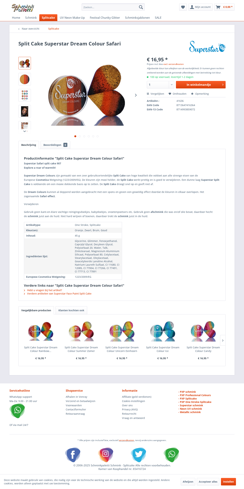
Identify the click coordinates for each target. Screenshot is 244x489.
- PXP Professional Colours (194, 395)
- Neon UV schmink (190, 408)
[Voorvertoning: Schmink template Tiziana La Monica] (24, 127)
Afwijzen (188, 481)
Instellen (228, 481)
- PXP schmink (187, 391)
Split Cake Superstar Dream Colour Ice (162, 349)
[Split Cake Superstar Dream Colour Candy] (203, 331)
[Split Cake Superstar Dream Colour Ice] (162, 331)
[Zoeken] (141, 7)
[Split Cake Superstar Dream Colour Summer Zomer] (81, 331)
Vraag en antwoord (133, 418)
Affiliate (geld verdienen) (136, 396)
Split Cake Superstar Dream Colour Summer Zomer (81, 349)
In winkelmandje (199, 85)
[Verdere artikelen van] (207, 47)
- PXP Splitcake (187, 398)
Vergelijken (157, 93)
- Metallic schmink (189, 412)
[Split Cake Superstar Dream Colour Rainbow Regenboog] (40, 331)
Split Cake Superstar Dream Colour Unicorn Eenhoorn (122, 349)
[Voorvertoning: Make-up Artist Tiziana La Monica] (24, 111)
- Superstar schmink (190, 405)
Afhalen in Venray (76, 396)
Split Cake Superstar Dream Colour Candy (203, 349)
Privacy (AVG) (130, 409)
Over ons (127, 405)
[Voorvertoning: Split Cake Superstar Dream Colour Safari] (24, 63)
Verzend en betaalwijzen (80, 401)
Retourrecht (129, 413)
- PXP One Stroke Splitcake (194, 402)
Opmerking (202, 93)
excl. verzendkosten (173, 64)
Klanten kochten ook (71, 310)
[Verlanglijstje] (183, 7)
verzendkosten (126, 440)
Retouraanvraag (75, 413)
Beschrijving (28, 145)
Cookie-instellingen (133, 401)
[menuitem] (113, 7)
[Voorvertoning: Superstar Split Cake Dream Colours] (24, 95)
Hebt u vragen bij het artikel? (44, 290)
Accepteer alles (208, 481)
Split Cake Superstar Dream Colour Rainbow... (40, 349)
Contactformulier (76, 409)
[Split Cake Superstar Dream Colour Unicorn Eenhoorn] (122, 331)
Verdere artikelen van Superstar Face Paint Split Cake (58, 293)
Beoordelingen (54, 145)
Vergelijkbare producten (36, 310)
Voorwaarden (74, 405)
